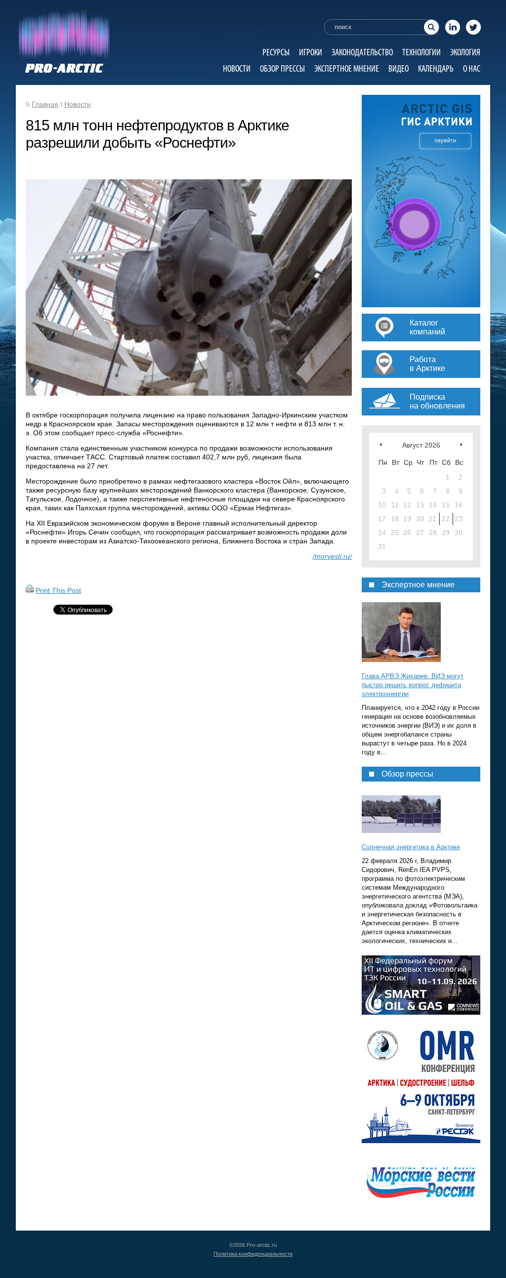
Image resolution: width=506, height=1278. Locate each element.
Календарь (436, 68)
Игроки (310, 52)
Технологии (421, 52)
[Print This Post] (30, 590)
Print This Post (58, 590)
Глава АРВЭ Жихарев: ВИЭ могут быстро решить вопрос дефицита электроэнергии (413, 685)
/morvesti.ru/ (332, 556)
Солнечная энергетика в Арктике (411, 847)
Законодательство (362, 52)
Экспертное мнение (346, 68)
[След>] (461, 444)
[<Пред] (381, 444)
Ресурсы (276, 52)
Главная (45, 104)
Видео (398, 68)
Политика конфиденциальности (253, 1254)
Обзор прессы (282, 68)
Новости (237, 68)
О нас (471, 68)
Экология (465, 52)
